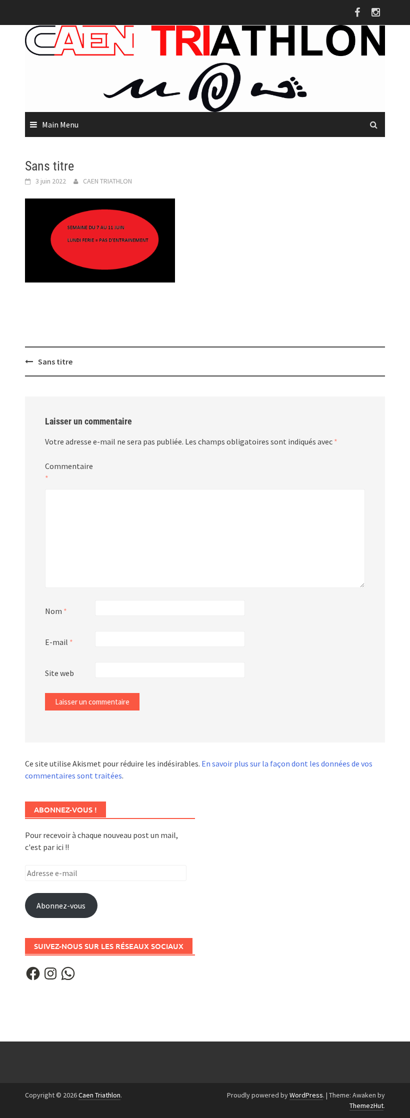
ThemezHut (367, 1105)
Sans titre (55, 361)
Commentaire (69, 472)
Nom (56, 611)
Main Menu (60, 125)
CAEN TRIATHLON (107, 181)
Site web (59, 673)
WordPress (306, 1095)
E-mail (59, 642)
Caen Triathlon (99, 1095)
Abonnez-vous (61, 905)
